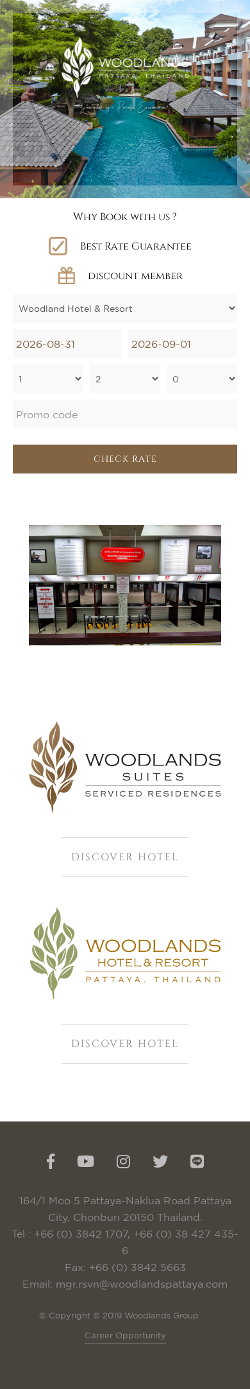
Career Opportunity (125, 1335)
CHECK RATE (125, 459)
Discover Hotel (125, 857)
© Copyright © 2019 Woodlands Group (119, 1315)
